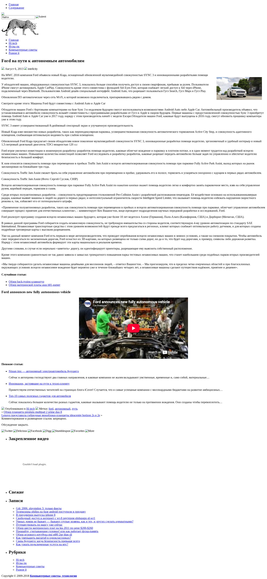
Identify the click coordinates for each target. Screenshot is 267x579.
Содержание (16, 7)
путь (75, 408)
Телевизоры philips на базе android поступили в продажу (51, 511)
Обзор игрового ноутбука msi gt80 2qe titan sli (44, 534)
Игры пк (14, 46)
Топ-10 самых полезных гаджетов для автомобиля (40, 396)
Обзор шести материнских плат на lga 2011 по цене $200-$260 (54, 528)
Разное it (14, 53)
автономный (62, 408)
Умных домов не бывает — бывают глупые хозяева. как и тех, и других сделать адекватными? (74, 521)
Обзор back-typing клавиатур (26, 281)
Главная (14, 4)
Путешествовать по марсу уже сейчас (39, 524)
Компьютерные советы (23, 49)
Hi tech (13, 43)
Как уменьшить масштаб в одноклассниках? (43, 537)
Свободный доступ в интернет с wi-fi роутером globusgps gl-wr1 (55, 518)
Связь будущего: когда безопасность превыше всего (48, 541)
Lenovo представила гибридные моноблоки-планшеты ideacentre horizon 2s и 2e (50, 415)
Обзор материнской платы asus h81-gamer (34, 284)
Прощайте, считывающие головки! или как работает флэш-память (57, 531)
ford (51, 408)
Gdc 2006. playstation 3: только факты (39, 508)
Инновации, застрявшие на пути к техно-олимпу (39, 383)
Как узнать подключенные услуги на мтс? (42, 544)
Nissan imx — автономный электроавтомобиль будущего (44, 371)
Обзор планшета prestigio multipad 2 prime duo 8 (33, 412)
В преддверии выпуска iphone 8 (35, 514)
